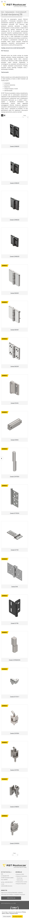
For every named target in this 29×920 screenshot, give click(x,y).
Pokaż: (24, 115)
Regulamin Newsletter (21, 883)
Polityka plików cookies (22, 881)
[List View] (5, 115)
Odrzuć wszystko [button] (7, 916)
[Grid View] (2, 115)
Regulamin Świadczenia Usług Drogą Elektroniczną (22, 878)
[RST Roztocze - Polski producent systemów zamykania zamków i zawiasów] (14, 5)
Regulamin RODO (20, 874)
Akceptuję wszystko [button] (17, 916)
